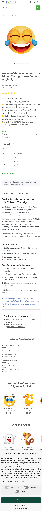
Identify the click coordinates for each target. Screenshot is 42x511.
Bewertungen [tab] (22, 193)
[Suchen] (38, 7)
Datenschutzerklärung (8, 481)
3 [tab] (19, 63)
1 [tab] (14, 63)
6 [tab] (25, 63)
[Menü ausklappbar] (3, 1)
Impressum (21, 481)
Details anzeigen (21, 509)
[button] (30, 2)
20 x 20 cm (22, 137)
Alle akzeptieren (21, 500)
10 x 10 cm (22, 134)
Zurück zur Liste (8, 15)
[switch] (7, 487)
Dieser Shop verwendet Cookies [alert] (21, 453)
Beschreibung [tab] (7, 193)
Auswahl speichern (21, 505)
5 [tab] (23, 63)
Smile (11, 87)
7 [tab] (27, 63)
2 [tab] (17, 63)
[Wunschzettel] (34, 2)
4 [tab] (21, 63)
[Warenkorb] (38, 2)
